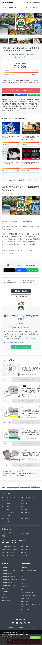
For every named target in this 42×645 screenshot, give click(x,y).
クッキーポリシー (25, 609)
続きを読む (34, 338)
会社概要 (10, 627)
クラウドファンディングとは (9, 549)
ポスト (9, 95)
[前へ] (2, 23)
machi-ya (4, 597)
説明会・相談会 (25, 546)
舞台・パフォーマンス (27, 518)
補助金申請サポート (7, 600)
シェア (22, 95)
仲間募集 (30, 180)
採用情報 (21, 627)
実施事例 (23, 552)
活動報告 (12, 180)
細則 (22, 589)
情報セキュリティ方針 (27, 598)
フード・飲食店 (6, 503)
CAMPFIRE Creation (7, 573)
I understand (35, 637)
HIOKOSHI (5, 591)
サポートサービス (25, 549)
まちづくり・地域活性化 (27, 497)
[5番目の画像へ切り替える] (38, 41)
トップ (3, 487)
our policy (4, 643)
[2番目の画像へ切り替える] (13, 41)
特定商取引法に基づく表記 (28, 595)
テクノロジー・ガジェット (9, 497)
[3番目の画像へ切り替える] (21, 41)
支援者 (21, 180)
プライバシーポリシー (27, 592)
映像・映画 (24, 509)
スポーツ (23, 506)
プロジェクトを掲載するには (10, 7)
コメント (38, 180)
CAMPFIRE (5, 567)
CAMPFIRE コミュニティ (8, 570)
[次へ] (39, 23)
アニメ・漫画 (5, 506)
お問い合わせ (24, 579)
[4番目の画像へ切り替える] (29, 41)
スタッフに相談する (26, 533)
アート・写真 (5, 518)
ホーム (3, 180)
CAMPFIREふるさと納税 (8, 585)
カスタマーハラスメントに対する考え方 (30, 605)
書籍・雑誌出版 (25, 512)
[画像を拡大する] (19, 374)
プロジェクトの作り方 (8, 552)
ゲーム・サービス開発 (8, 512)
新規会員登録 (36, 2)
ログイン (28, 2)
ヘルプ (23, 576)
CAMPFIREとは (25, 567)
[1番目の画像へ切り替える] (4, 41)
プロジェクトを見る (21, 296)
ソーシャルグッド (22, 57)
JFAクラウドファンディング (9, 594)
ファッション (5, 509)
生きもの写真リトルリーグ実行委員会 (22, 54)
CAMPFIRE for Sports (7, 582)
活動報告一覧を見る (21, 291)
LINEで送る (35, 95)
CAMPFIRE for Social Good (9, 576)
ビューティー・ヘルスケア (28, 515)
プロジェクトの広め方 (8, 555)
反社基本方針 (24, 601)
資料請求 (4, 536)
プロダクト (5, 500)
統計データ (24, 555)
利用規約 (23, 586)
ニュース (23, 573)
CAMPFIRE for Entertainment (9, 579)
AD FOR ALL (5, 588)
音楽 (22, 500)
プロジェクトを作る (7, 533)
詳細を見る (5, 379)
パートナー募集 (31, 627)
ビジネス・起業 (6, 515)
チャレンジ (24, 503)
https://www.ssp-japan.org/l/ (14, 342)
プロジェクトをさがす (13, 487)
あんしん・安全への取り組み (28, 570)
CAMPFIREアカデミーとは (9, 546)
